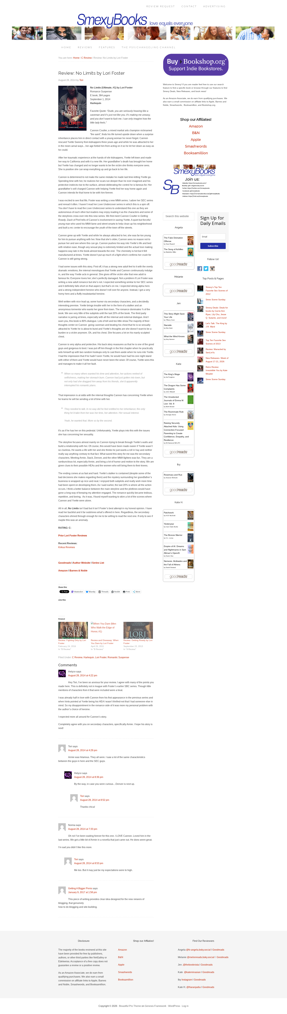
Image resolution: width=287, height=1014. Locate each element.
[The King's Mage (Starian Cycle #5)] (190, 380)
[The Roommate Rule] (190, 418)
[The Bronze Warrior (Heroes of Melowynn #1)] (190, 541)
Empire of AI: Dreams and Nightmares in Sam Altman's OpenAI (175, 549)
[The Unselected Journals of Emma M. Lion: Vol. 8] (190, 403)
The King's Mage (172, 374)
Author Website (81, 563)
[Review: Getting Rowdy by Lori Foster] (138, 630)
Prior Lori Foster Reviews (72, 535)
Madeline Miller (171, 252)
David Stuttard (171, 567)
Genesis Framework (155, 1006)
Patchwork (169, 512)
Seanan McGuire (172, 477)
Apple (196, 139)
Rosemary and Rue (173, 475)
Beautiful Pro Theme (130, 1006)
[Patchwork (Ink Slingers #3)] (190, 519)
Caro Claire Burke (172, 527)
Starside (168, 325)
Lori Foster (100, 657)
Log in (185, 1006)
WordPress (174, 1006)
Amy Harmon (170, 339)
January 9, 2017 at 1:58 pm (82, 892)
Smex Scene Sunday (215, 299)
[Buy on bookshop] (196, 75)
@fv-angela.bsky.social (198, 949)
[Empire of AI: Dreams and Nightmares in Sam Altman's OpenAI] (190, 553)
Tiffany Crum (170, 320)
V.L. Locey (169, 538)
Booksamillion (196, 153)
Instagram (187, 979)
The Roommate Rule (174, 412)
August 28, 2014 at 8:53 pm (88, 863)
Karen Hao (169, 556)
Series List (98, 563)
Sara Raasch (170, 244)
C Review (77, 657)
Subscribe (213, 245)
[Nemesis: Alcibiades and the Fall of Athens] (190, 567)
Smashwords (196, 146)
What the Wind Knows (174, 336)
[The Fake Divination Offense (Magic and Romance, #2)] (190, 244)
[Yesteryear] (190, 530)
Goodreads (64, 563)
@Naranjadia (193, 987)
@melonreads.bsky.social (200, 957)
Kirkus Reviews (66, 547)
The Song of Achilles (173, 249)
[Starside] (190, 332)
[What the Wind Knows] (190, 343)
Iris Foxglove (170, 377)
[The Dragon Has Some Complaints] (190, 392)
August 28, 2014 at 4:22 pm (82, 675)
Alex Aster (169, 328)
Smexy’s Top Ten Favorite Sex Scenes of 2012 (217, 290)
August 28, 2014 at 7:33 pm (82, 829)
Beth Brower (170, 406)
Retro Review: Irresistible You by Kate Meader (216, 370)
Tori (82, 796)
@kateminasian (192, 972)
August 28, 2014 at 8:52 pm (94, 800)
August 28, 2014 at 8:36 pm (88, 777)
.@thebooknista (190, 964)
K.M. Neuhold (170, 515)
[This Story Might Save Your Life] (190, 320)
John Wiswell (170, 392)
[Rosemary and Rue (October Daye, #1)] (190, 481)
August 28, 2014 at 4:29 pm (82, 750)
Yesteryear (169, 524)
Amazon (63, 570)
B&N (196, 133)
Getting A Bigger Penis (80, 888)
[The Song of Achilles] (190, 255)
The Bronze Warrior (173, 535)
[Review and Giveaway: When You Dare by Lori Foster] (105, 630)
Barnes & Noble (78, 570)
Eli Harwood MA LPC (173, 443)
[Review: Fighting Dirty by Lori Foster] (73, 630)
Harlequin (89, 657)
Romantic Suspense (118, 657)
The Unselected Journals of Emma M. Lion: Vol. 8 (174, 400)
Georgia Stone (171, 415)
